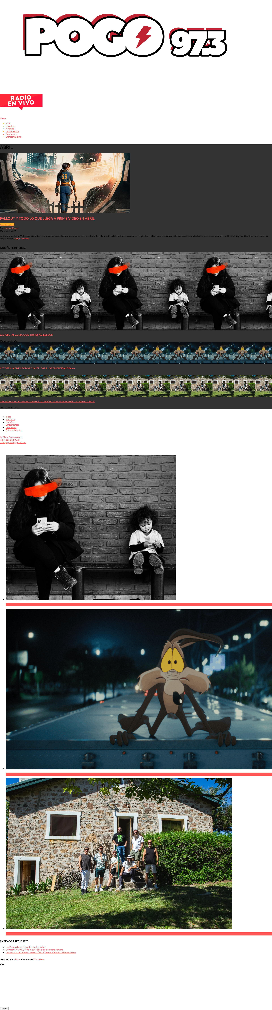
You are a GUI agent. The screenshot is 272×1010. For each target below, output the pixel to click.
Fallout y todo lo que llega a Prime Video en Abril (47, 218)
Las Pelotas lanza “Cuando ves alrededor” (26, 334)
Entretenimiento (7, 224)
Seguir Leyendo (21, 238)
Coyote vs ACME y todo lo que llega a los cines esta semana (37, 368)
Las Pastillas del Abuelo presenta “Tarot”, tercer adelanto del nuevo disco (47, 401)
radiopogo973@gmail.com (13, 442)
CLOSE (4, 1008)
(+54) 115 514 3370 (9, 439)
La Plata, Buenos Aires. (11, 437)
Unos (17, 959)
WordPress (38, 959)
